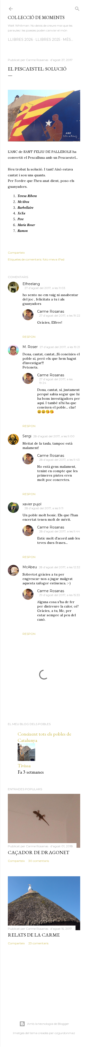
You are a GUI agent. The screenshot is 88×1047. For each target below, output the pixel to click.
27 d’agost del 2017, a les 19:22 (59, 315)
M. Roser (30, 347)
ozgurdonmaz (65, 1033)
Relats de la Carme (34, 935)
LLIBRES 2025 (47, 39)
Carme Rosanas (50, 311)
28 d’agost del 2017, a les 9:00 (54, 436)
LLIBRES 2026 (20, 39)
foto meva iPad (53, 259)
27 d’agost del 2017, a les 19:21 (60, 347)
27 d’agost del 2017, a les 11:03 (44, 288)
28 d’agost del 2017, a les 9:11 (43, 508)
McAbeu (29, 567)
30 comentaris (38, 861)
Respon (28, 337)
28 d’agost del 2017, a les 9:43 (59, 459)
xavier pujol (31, 504)
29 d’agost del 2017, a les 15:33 (59, 595)
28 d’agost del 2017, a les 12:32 (59, 567)
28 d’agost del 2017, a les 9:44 (59, 531)
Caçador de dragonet (38, 852)
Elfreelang (31, 284)
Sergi (26, 436)
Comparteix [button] (16, 252)
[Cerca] (77, 7)
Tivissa (24, 765)
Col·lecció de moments (36, 17)
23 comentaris (38, 943)
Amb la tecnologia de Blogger (48, 1024)
